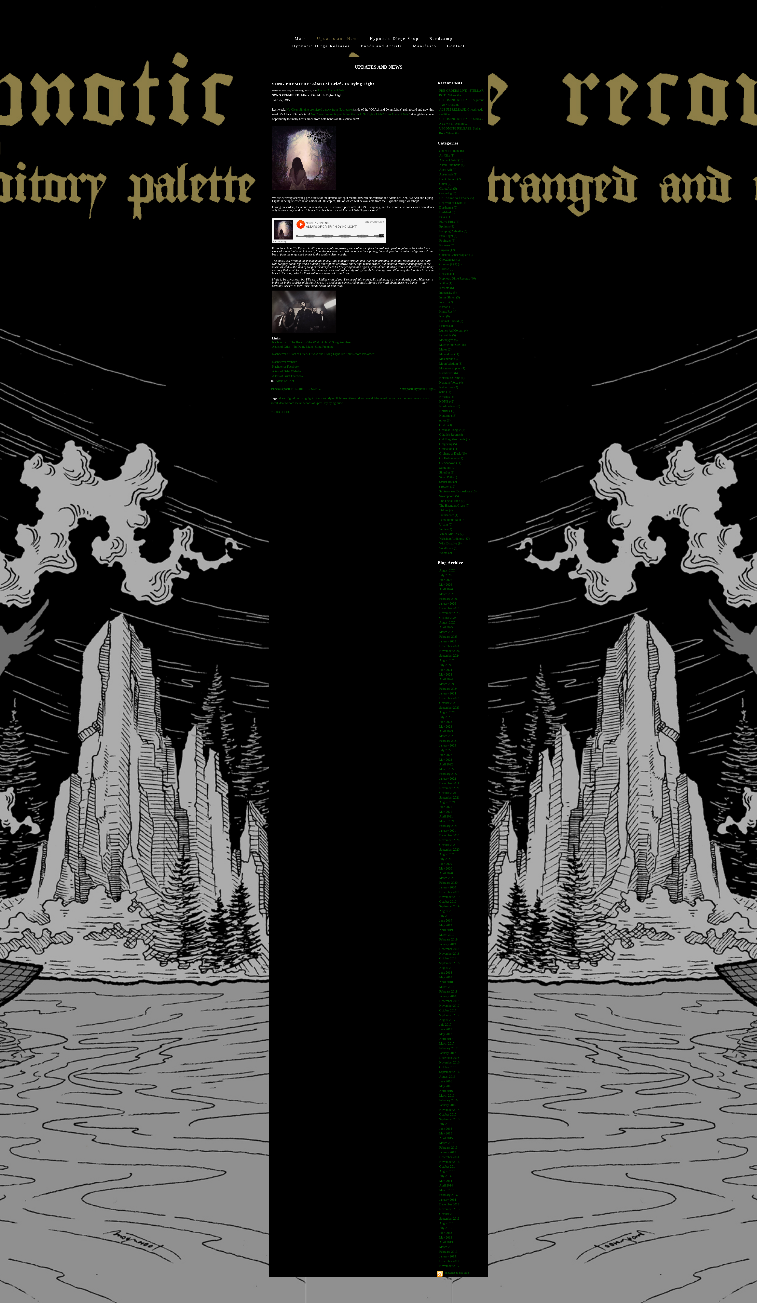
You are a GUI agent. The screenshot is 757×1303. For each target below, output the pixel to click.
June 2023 (445, 721)
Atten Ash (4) (447, 169)
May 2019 (445, 925)
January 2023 (447, 745)
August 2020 (447, 854)
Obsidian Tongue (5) (452, 430)
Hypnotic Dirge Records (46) (457, 278)
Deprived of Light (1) (452, 202)
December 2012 (449, 1261)
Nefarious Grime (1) (451, 377)
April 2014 (446, 1185)
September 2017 (449, 1015)
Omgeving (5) (448, 444)
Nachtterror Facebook (285, 366)
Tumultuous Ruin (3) (452, 519)
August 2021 (447, 802)
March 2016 (446, 1095)
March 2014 (446, 1190)
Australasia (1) (448, 174)
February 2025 (448, 636)
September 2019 (449, 906)
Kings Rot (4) (447, 311)
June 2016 (445, 1081)
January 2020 (447, 887)
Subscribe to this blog (457, 1272)
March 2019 (446, 934)
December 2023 (449, 698)
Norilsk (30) (446, 411)
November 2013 (449, 1209)
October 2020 (447, 844)
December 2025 (449, 608)
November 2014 (449, 1161)
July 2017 (445, 1024)
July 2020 (445, 859)
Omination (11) (448, 448)
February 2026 (448, 598)
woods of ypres (312, 403)
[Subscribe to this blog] (440, 1274)
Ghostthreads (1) (449, 259)
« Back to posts (280, 411)
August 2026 (447, 570)
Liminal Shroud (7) (451, 321)
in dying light (304, 398)
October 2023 (447, 703)
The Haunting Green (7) (454, 505)
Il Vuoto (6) (446, 288)
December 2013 (449, 1204)
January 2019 (447, 944)
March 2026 (446, 594)
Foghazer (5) (447, 240)
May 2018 (445, 977)
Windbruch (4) (448, 548)
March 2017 (446, 1043)
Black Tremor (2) (450, 179)
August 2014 (447, 1171)
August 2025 (447, 622)
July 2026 (445, 575)
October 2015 (447, 1114)
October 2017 (447, 1010)
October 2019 (447, 901)
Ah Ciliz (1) (446, 155)
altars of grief (287, 398)
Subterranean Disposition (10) (457, 491)
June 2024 (445, 669)
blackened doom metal (388, 398)
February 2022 (448, 773)
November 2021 (449, 788)
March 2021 (446, 821)
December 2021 (449, 783)
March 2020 (446, 878)
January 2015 (447, 1152)
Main (300, 38)
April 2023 (446, 731)
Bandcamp (441, 38)
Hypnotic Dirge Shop (394, 38)
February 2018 (448, 991)
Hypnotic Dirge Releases (321, 46)
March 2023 (446, 736)
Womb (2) (445, 553)
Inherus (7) (446, 302)
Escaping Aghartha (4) (453, 231)
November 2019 (449, 896)
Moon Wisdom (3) (450, 363)
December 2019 (449, 892)
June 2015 (445, 1128)
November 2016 (449, 1062)
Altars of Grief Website (286, 371)
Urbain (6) (445, 524)
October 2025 (447, 617)
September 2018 (449, 963)
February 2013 (448, 1251)
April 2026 (446, 589)
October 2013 (447, 1213)
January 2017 (447, 1053)
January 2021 (447, 830)
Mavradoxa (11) (449, 354)
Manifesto (424, 46)
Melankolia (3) (448, 359)
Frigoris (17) (447, 250)
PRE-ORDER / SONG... (296, 389)
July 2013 (445, 1228)
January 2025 (447, 641)
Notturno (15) (447, 415)
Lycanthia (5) (447, 335)
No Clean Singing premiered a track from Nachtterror (319, 109)
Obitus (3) (445, 425)
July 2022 (445, 750)
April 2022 (446, 764)
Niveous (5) (446, 396)
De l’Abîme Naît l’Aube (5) (456, 198)
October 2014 (447, 1166)
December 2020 (449, 835)
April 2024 (446, 679)
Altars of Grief (285, 381)
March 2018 (446, 986)
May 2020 (445, 868)
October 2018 (447, 958)
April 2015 (446, 1138)
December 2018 (449, 949)
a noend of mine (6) (451, 150)
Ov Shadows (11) (450, 463)
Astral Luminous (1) (451, 165)
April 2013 (446, 1242)
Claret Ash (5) (448, 188)
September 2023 (449, 707)
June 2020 (445, 863)
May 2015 (445, 1133)
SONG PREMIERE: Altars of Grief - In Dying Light (323, 84)
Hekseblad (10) (448, 273)
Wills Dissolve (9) (450, 543)
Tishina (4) (446, 510)
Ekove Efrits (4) (449, 221)
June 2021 (445, 807)
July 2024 (445, 665)
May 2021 (445, 811)
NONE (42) (446, 401)
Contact (456, 46)
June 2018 (445, 972)
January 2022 (447, 778)
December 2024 (449, 646)
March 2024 (446, 684)
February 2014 (448, 1195)
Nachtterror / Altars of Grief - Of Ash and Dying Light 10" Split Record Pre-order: (323, 354)
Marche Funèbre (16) (452, 344)
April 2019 (446, 930)
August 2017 (447, 1020)
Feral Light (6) (448, 236)
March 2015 (446, 1143)
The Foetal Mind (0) (451, 500)
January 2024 (447, 693)
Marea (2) (445, 349)
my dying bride (333, 403)
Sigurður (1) (446, 472)
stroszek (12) (447, 486)
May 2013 (445, 1237)
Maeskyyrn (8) (448, 340)
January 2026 (447, 603)
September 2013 (449, 1218)
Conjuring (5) (447, 193)
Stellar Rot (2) (448, 482)
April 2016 (446, 1090)
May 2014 (445, 1180)
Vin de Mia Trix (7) (451, 534)
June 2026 (445, 580)
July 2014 (445, 1176)
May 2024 (445, 674)
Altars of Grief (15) (451, 160)
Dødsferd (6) (447, 212)
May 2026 (445, 584)
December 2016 (449, 1057)
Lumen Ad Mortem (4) (453, 330)
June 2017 (445, 1029)
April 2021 (446, 816)
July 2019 (445, 915)
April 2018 (446, 982)
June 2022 (445, 755)
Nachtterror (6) (448, 373)
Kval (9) (444, 316)
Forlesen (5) (446, 245)
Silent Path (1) (448, 477)
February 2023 (448, 740)
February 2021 (448, 826)
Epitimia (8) (446, 226)
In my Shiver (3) (449, 297)
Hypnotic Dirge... (417, 389)
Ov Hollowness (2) (451, 458)
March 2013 (446, 1247)
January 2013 (447, 1256)
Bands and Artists (381, 46)
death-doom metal (290, 403)
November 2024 (449, 650)
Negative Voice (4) (451, 382)
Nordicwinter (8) (449, 406)
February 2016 (448, 1100)
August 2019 (447, 911)
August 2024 (447, 660)
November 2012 (449, 1266)
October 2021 (447, 792)
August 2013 (447, 1223)
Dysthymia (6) (448, 207)
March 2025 (446, 632)
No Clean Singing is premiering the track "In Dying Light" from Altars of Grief (360, 114)
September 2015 (449, 1119)
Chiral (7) (445, 183)
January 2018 (447, 996)
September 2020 (449, 849)
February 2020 (448, 882)
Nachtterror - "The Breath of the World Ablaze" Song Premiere (311, 342)
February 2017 (448, 1048)
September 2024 (449, 655)
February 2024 (448, 688)
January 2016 (447, 1105)
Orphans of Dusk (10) (453, 453)
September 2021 (449, 797)
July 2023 (445, 717)
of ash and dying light (328, 398)
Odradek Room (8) (451, 434)
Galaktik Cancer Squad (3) (456, 254)
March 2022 (446, 769)
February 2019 (448, 939)
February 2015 (448, 1147)
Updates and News (338, 38)
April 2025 (446, 627)
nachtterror (350, 398)
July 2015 (445, 1124)
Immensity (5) (448, 292)
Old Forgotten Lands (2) (454, 439)
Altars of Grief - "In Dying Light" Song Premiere (302, 346)
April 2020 (446, 873)
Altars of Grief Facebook (287, 376)
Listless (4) (446, 325)
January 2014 (447, 1199)
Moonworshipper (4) (452, 368)
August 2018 (447, 967)
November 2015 (449, 1109)
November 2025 (449, 613)
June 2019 (445, 920)
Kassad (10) (446, 307)
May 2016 (445, 1086)
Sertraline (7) (447, 467)
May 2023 (445, 726)
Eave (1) (444, 217)
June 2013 (445, 1232)
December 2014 (449, 1157)
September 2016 (449, 1072)
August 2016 (447, 1076)
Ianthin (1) (445, 283)
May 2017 (445, 1034)
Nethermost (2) (448, 387)
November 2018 (449, 953)
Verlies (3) (445, 529)
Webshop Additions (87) (454, 538)
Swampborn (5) (449, 496)
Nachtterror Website (284, 361)
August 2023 (447, 712)
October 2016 (447, 1067)
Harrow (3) (446, 269)
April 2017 (446, 1038)
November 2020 (449, 840)
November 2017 (449, 1005)
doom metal (365, 398)
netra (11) (445, 392)
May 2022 (445, 759)
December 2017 (449, 1001)
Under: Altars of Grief (331, 90)
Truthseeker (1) (448, 515)
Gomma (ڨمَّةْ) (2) (450, 264)
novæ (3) (444, 420)
